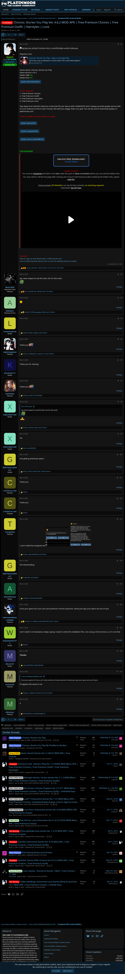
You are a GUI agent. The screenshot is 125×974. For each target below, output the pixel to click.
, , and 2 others (35, 428)
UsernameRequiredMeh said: (31, 676)
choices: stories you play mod (101, 725)
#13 (121, 519)
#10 (121, 455)
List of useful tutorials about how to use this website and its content (48, 261)
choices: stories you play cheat (56, 725)
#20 (121, 699)
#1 (121, 44)
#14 (121, 561)
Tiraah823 (12, 748)
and (29, 448)
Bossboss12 (13, 855)
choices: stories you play (35, 725)
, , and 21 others (42, 621)
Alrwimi (115, 822)
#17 (121, 628)
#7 (121, 381)
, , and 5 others (38, 354)
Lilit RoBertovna (112, 862)
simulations (28, 728)
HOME (6, 9)
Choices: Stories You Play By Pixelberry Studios (44, 745)
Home (46, 935)
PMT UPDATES (70, 9)
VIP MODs (35, 9)
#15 (121, 584)
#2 (121, 274)
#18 (121, 651)
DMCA (46, 957)
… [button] (11, 35)
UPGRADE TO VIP (19, 9)
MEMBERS (86, 9)
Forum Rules (48, 953)
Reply (120, 287)
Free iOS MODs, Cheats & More (55, 946)
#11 (121, 478)
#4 (121, 318)
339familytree (113, 790)
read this (71, 179)
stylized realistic (58, 728)
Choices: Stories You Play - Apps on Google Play (49, 58)
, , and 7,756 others (45, 268)
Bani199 (115, 801)
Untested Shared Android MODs (40, 759)
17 (52, 794)
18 (55, 794)
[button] (42, 9)
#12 (121, 498)
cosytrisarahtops (14, 740)
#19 (121, 672)
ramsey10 (114, 812)
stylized (48, 728)
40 (15, 35)
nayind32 (115, 780)
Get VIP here (76, 188)
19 (57, 794)
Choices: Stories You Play (34, 737)
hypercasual (117, 725)
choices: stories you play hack (79, 725)
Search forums (16, 14)
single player (39, 728)
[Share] (118, 44)
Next (20, 35)
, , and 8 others (35, 333)
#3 (121, 298)
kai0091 (115, 854)
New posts (5, 14)
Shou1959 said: (26, 406)
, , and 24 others (40, 312)
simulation (18, 728)
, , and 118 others (39, 291)
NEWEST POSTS (52, 9)
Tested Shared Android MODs (37, 876)
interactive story (7, 728)
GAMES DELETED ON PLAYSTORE (36, 826)
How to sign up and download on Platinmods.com (41, 258)
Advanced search (29, 14)
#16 (121, 604)
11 (56, 804)
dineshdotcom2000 (111, 873)
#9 (121, 434)
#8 (121, 402)
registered (37, 173)
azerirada (114, 740)
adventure (7, 725)
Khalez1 (11, 759)
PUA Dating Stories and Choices (37, 852)
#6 (121, 360)
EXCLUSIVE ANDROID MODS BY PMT (36, 783)
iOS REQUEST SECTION (34, 748)
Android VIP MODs (51, 939)
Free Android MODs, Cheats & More (57, 942)
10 (53, 804)
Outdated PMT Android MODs (35, 772)
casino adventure (19, 725)
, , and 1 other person (36, 471)
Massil (115, 766)
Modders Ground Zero (52, 950)
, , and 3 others (38, 693)
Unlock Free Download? (71, 160)
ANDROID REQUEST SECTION (41, 740)
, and (32, 395)
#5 (121, 339)
